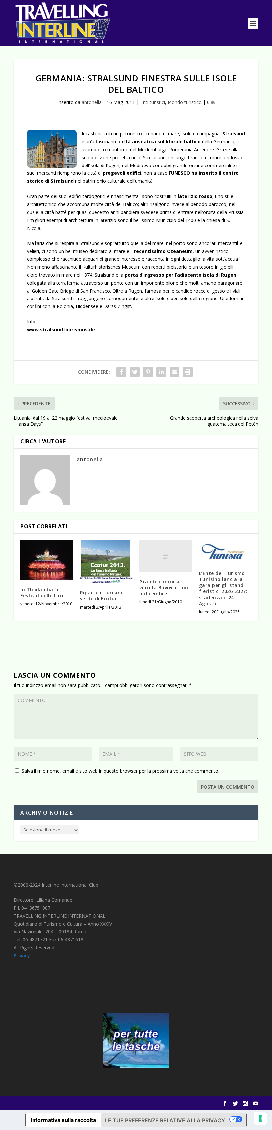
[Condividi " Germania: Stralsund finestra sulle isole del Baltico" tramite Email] (174, 372)
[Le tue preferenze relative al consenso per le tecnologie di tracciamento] (260, 1118)
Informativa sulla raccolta (63, 1120)
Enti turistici (152, 102)
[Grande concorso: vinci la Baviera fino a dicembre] (165, 556)
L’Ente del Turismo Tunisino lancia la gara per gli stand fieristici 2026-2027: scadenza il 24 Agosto (223, 588)
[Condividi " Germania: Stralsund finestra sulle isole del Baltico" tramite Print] (187, 372)
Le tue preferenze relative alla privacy (165, 1120)
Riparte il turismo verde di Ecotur (102, 595)
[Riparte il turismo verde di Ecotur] (106, 561)
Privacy (22, 955)
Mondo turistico (185, 102)
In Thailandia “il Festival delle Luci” (43, 592)
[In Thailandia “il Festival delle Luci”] (46, 560)
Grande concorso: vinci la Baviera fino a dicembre (163, 587)
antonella (92, 102)
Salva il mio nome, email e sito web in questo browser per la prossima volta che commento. (120, 771)
